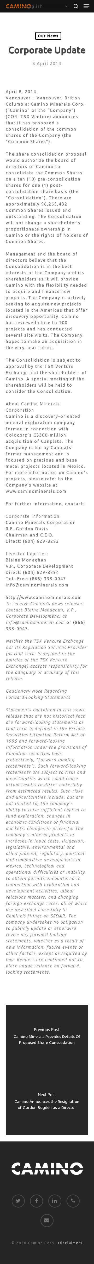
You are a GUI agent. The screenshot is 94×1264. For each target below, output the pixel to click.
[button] (86, 6)
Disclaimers (70, 1243)
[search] (76, 6)
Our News (48, 36)
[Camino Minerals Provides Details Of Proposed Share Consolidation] (47, 1037)
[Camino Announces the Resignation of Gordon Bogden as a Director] (47, 1102)
